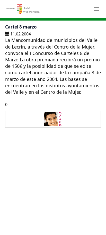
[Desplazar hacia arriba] (89, 218)
